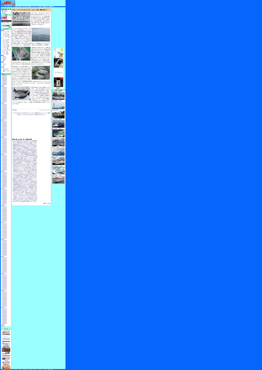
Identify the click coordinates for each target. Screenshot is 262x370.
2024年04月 (4, 114)
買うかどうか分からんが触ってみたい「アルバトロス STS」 (25, 191)
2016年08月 (4, 246)
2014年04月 (4, 285)
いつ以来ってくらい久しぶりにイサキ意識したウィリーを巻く (25, 197)
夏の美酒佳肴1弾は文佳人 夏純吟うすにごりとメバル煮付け (25, 159)
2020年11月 (4, 173)
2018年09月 (4, 210)
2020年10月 (4, 175)
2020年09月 (4, 176)
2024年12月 (4, 104)
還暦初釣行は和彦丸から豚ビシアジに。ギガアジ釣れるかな (25, 145)
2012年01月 (4, 323)
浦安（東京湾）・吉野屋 (57, 128)
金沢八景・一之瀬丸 (38, 95)
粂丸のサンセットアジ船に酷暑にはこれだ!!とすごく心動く (25, 146)
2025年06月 (4, 95)
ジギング (4, 64)
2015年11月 (4, 259)
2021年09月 (4, 159)
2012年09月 (4, 312)
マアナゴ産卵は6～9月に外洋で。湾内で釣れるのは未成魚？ (25, 150)
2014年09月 (4, 278)
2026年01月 (4, 84)
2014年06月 (4, 282)
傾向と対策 (24, 64)
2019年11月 (4, 190)
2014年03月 (4, 286)
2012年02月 (4, 322)
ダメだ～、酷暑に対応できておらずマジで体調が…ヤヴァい (25, 143)
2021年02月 (4, 168)
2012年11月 (4, 310)
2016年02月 (4, 253)
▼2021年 (3, 154)
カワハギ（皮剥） (6, 42)
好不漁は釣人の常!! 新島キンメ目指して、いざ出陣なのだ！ (25, 181)
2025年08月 (4, 92)
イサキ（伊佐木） (6, 35)
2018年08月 (4, 211)
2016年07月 (4, 247)
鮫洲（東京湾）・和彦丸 (57, 91)
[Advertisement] (41, 3)
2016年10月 (4, 243)
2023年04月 (4, 131)
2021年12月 (4, 155)
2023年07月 (4, 128)
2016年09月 (4, 244)
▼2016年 (3, 239)
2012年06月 (4, 316)
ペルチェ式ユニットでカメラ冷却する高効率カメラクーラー (25, 167)
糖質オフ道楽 (50, 369)
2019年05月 (4, 198)
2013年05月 (4, 301)
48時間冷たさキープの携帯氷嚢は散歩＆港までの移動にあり (25, 152)
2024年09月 (4, 108)
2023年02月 (4, 134)
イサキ (48, 87)
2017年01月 (4, 238)
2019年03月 (4, 201)
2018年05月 (4, 215)
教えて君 (24, 369)
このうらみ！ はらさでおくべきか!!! (40, 13)
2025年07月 (4, 93)
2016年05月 (4, 249)
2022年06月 (4, 146)
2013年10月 (4, 294)
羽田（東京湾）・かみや (57, 100)
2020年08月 (4, 177)
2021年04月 (4, 166)
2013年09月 (4, 295)
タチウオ (39, 49)
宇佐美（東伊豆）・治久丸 (57, 165)
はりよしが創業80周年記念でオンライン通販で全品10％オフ (25, 186)
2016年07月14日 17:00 (44, 110)
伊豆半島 (4, 58)
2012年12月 (4, 308)
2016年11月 (4, 242)
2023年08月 (4, 126)
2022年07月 (4, 145)
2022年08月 (4, 143)
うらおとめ (40, 369)
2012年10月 (4, 311)
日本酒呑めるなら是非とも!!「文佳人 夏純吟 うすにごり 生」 (25, 171)
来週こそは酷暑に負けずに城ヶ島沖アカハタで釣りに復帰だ (25, 141)
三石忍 (43, 60)
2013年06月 (4, 299)
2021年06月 (4, 163)
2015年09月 (4, 261)
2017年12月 (4, 223)
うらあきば (30, 369)
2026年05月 (4, 79)
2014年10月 (4, 277)
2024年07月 (4, 110)
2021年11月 (4, 156)
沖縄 (4, 60)
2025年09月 (4, 91)
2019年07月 (4, 196)
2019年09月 (4, 193)
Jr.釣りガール (5, 68)
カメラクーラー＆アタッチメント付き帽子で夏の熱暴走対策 (25, 155)
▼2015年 (3, 256)
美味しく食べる (6, 69)
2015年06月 (4, 265)
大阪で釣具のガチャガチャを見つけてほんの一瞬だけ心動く (25, 170)
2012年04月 (4, 319)
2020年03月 (4, 184)
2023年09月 (4, 125)
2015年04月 (4, 268)
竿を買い (26, 41)
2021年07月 (4, 162)
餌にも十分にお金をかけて (28, 43)
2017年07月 (4, 230)
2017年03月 (4, 235)
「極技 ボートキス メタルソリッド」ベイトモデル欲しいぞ (25, 196)
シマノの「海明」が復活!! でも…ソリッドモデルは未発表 (25, 157)
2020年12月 (4, 172)
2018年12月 (4, 206)
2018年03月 (4, 218)
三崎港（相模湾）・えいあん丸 (58, 156)
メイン (45, 113)
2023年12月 (4, 121)
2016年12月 (4, 240)
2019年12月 (4, 189)
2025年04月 (4, 97)
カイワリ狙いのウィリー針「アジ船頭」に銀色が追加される (25, 193)
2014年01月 (4, 289)
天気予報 (3, 13)
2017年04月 (4, 234)
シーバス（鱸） (6, 48)
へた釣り (45, 369)
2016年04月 (4, 251)
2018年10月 (4, 209)
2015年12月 (4, 257)
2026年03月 (4, 82)
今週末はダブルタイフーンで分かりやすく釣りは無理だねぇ (25, 169)
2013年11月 (4, 293)
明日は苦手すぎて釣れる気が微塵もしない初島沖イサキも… (25, 177)
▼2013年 (3, 290)
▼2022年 (3, 137)
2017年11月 (4, 225)
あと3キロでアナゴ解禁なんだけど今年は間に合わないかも (25, 174)
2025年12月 (4, 87)
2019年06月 (4, 197)
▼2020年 (3, 171)
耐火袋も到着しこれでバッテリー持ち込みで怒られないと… (25, 144)
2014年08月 (4, 280)
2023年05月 (4, 130)
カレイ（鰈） (5, 43)
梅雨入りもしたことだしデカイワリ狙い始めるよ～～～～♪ (25, 179)
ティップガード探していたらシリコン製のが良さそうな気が (25, 172)
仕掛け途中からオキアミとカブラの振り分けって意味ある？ (25, 166)
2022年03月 (4, 150)
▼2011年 (3, 324)
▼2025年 (3, 86)
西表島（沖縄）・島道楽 (57, 175)
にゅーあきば (3, 369)
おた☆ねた (15, 369)
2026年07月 (4, 76)
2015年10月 (4, 260)
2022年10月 (4, 141)
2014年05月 (4, 284)
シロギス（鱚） (6, 47)
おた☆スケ (10, 369)
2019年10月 (4, 192)
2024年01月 (4, 118)
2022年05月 (4, 147)
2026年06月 (4, 78)
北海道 (28, 31)
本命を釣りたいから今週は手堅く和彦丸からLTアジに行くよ (25, 201)
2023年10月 (4, 124)
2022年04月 (4, 149)
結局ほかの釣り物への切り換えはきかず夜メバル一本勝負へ (25, 160)
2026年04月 (4, 80)
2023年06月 (4, 129)
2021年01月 (4, 169)
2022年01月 (4, 152)
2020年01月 (4, 187)
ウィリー (4, 63)
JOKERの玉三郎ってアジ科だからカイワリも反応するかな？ (25, 185)
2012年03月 (4, 320)
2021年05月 (4, 164)
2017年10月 (4, 226)
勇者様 (37, 43)
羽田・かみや (33, 81)
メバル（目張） (6, 54)
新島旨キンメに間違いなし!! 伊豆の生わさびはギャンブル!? (25, 180)
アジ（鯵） (5, 33)
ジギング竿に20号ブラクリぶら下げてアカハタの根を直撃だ (25, 140)
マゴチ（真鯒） (6, 52)
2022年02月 (4, 151)
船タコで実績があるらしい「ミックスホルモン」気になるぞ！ (25, 162)
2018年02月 (4, 219)
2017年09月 (4, 227)
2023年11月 (4, 122)
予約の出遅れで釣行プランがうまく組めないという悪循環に (25, 164)
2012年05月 (4, 318)
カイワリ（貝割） (6, 39)
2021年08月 (4, 160)
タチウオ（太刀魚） (7, 50)
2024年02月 (4, 117)
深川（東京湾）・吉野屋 (57, 119)
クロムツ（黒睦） (6, 46)
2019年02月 (4, 202)
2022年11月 (4, 139)
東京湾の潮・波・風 (6, 9)
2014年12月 (4, 274)
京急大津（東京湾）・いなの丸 (58, 147)
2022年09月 (4, 142)
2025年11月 (4, 88)
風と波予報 (4, 11)
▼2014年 (3, 273)
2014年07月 (4, 281)
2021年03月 (4, 167)
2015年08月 (4, 263)
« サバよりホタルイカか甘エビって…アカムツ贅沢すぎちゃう (28, 113)
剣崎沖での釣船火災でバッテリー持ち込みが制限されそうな (25, 149)
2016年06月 (4, 248)
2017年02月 (4, 236)
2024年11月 (4, 105)
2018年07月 (4, 213)
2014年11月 (4, 276)
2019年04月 (4, 200)
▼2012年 (3, 307)
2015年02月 (4, 270)
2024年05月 (4, 113)
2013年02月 (4, 304)
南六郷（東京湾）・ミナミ (57, 110)
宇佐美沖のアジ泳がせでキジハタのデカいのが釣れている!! (25, 189)
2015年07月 (4, 264)
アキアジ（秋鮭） (6, 31)
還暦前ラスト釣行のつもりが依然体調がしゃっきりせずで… (25, 148)
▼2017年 (3, 222)
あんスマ (20, 369)
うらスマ (35, 369)
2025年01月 (4, 101)
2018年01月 (4, 221)
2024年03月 (4, 116)
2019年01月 (4, 204)
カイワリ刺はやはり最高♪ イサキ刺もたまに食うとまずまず (25, 176)
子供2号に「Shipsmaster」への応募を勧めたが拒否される (24, 161)
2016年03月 (4, 252)
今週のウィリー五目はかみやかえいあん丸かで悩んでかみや (25, 195)
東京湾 (4, 56)
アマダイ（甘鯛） (6, 34)
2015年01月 (4, 272)
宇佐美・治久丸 (22, 36)
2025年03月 (4, 99)
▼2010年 (3, 325)
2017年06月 (4, 231)
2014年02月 (4, 287)
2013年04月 (4, 302)
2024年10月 (4, 107)
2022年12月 (4, 138)
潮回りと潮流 (4, 10)
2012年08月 (4, 314)
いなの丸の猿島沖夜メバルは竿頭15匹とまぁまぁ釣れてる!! (25, 175)
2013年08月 (4, 297)
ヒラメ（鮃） (5, 51)
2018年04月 (4, 217)
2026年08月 (4, 75)
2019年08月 (4, 194)
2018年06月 (4, 214)
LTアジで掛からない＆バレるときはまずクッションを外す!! (25, 200)
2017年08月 (4, 228)
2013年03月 (4, 303)
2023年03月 (4, 133)
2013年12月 (4, 291)
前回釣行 (17, 38)
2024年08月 (4, 109)
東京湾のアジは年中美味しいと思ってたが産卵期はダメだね (25, 198)
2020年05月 (4, 181)
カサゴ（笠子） (6, 41)
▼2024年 (3, 103)
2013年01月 (4, 306)
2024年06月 (4, 112)
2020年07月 (4, 179)
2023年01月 (4, 135)
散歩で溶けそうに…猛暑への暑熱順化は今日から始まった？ (25, 154)
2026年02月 (4, 83)
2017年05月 (4, 232)
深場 (4, 65)
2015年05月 (4, 266)
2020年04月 (4, 183)
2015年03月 (4, 269)
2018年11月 (4, 207)
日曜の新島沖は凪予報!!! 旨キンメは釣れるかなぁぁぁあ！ (25, 184)
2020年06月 (4, 180)
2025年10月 (4, 90)
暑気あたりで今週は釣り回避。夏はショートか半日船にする (25, 151)
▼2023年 (3, 120)
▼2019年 (3, 188)
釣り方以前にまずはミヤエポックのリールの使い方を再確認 (25, 182)
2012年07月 (4, 315)
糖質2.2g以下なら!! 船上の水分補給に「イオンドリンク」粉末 (25, 156)
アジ (13, 70)
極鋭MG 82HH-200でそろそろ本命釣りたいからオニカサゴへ (25, 190)
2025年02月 (4, 100)
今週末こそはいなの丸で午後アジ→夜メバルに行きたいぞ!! (25, 165)
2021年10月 (4, 158)
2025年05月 (4, 96)
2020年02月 (4, 185)
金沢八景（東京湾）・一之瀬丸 (58, 138)
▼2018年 (3, 205)
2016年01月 (4, 255)
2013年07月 (4, 298)
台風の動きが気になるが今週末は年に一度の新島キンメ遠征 (25, 187)
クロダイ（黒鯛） (6, 44)
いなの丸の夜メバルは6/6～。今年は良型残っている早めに (24, 192)
